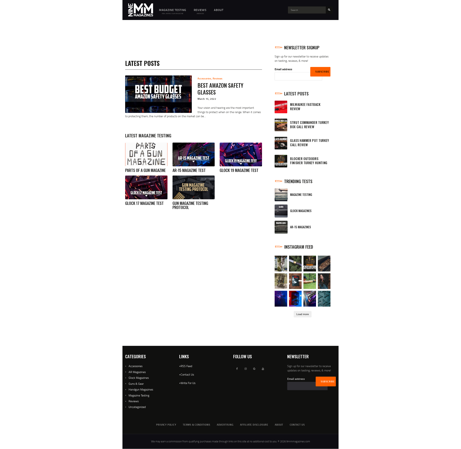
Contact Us (187, 374)
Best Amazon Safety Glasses (220, 89)
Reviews (218, 78)
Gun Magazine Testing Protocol (190, 205)
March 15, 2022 (207, 98)
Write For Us (188, 383)
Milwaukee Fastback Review (305, 106)
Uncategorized (137, 407)
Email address (283, 69)
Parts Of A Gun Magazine (145, 170)
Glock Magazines (139, 378)
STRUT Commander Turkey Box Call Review (309, 124)
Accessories (204, 78)
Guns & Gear (136, 384)
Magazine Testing (139, 395)
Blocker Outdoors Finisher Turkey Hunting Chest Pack (308, 163)
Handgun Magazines (141, 389)
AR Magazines (137, 372)
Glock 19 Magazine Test (239, 170)
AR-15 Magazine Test (189, 170)
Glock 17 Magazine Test (144, 203)
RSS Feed (186, 366)
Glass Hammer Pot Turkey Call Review (309, 142)
